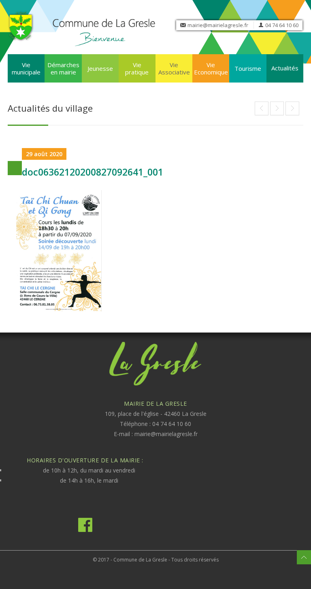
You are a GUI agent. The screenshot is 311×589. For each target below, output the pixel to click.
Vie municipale (26, 68)
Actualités (284, 68)
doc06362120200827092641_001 (92, 172)
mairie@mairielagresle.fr (217, 25)
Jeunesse (100, 68)
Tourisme (247, 68)
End (261, 108)
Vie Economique (211, 68)
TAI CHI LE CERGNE (277, 108)
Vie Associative (174, 68)
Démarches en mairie (63, 68)
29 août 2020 (44, 154)
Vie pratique (137, 68)
